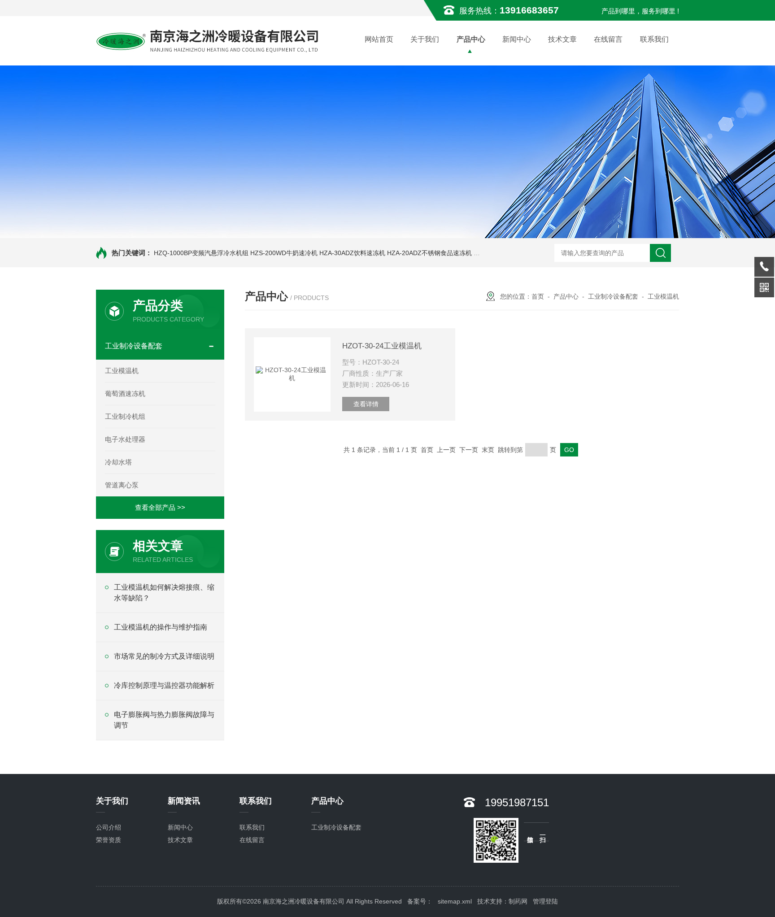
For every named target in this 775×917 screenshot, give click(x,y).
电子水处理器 (125, 439)
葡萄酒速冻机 (125, 393)
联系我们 (654, 39)
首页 (537, 296)
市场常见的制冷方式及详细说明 (164, 656)
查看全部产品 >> (160, 507)
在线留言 (608, 39)
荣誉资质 (108, 839)
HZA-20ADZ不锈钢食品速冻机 (429, 252)
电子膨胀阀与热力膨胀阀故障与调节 (164, 720)
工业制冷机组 (125, 416)
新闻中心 (516, 39)
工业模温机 (122, 370)
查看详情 (366, 404)
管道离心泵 (122, 485)
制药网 (518, 901)
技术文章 (562, 39)
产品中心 (471, 39)
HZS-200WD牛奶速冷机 (284, 252)
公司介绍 (108, 827)
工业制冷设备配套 (133, 346)
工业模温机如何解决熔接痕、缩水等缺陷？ (164, 592)
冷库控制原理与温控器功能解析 (164, 685)
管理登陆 (545, 901)
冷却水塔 (118, 462)
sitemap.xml (455, 901)
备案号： (419, 901)
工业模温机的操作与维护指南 (160, 627)
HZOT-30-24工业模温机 (382, 346)
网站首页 (379, 39)
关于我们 (424, 39)
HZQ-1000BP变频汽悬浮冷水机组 (201, 252)
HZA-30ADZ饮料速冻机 (352, 252)
